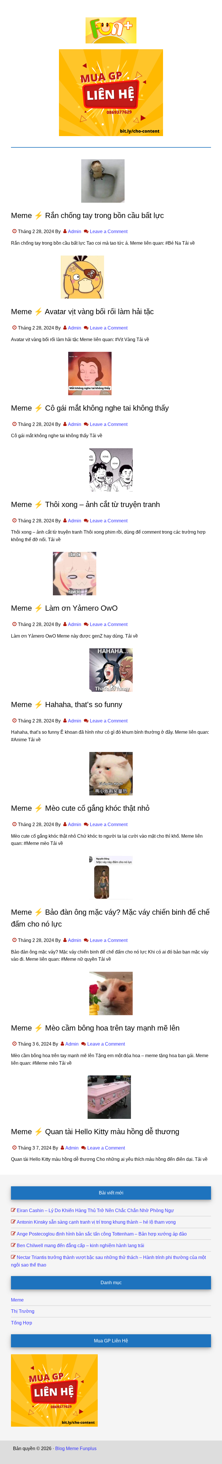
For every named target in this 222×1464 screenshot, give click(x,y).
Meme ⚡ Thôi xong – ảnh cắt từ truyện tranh (85, 504)
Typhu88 (90, 1455)
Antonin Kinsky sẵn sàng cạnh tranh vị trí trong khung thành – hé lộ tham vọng (96, 1222)
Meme (17, 1300)
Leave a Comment (108, 231)
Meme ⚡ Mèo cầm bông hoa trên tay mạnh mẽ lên (95, 1028)
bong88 (133, 1455)
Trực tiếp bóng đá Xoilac (133, 1448)
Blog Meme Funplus (111, 30)
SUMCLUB (197, 1448)
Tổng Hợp (21, 1322)
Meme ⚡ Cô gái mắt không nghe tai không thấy (90, 408)
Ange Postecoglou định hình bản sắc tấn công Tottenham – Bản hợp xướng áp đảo (102, 1233)
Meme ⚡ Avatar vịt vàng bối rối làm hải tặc (82, 311)
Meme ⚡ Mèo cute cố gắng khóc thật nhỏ (80, 808)
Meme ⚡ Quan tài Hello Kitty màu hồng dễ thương (95, 1131)
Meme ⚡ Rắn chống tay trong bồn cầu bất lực (87, 215)
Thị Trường (22, 1311)
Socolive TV (172, 1448)
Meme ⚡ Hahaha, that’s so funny (66, 704)
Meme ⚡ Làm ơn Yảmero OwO (64, 608)
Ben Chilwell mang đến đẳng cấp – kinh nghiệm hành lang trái (80, 1245)
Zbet (102, 1448)
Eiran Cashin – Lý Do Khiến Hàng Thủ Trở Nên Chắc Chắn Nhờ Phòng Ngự (95, 1210)
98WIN (117, 1455)
